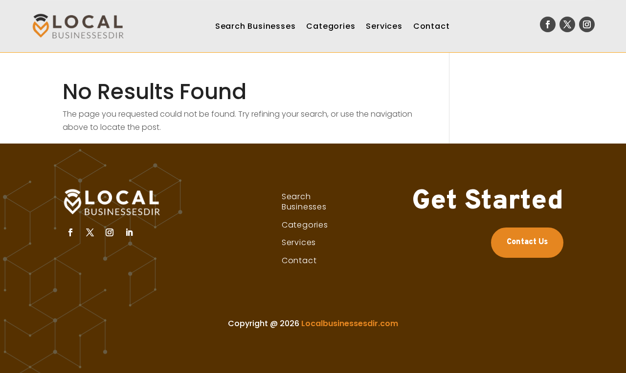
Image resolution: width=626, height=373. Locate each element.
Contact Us (527, 242)
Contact (431, 26)
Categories (330, 26)
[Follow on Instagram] (587, 24)
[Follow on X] (567, 24)
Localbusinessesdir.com (349, 323)
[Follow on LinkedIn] (129, 232)
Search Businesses (255, 26)
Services (384, 26)
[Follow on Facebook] (548, 24)
